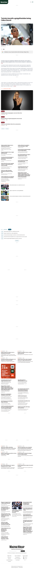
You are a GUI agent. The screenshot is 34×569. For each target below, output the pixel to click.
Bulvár (10, 229)
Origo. (2, 63)
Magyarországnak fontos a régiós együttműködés (16, 190)
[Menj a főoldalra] (4, 2)
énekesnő (3, 128)
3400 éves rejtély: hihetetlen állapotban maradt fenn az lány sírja (13, 238)
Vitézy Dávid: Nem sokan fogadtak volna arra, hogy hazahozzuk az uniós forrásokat (15, 236)
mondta (14, 86)
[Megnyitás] (32, 2)
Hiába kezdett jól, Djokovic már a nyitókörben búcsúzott (11, 231)
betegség (7, 128)
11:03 (2, 231)
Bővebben (17, 240)
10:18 (2, 238)
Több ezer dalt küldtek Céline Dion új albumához (11, 124)
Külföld (3, 199)
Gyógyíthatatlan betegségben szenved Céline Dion (11, 113)
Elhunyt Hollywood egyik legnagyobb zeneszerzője (11, 118)
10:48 (2, 233)
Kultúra (3, 111)
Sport (3, 188)
